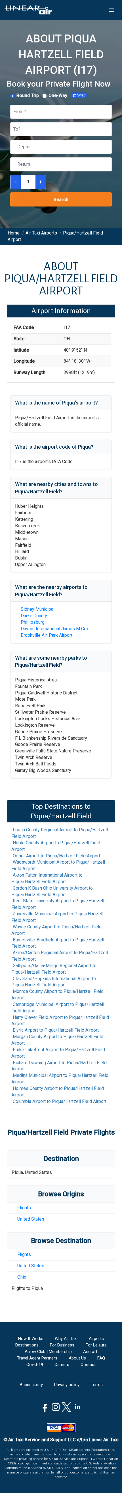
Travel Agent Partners (37, 1358)
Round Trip (27, 95)
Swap (81, 95)
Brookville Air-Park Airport (46, 635)
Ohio (21, 1277)
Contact (88, 1364)
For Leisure (96, 1345)
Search (61, 199)
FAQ (101, 1358)
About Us (77, 1358)
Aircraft (90, 1351)
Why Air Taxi (66, 1338)
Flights (24, 1207)
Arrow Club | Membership (48, 1351)
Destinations (27, 1345)
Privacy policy (66, 1384)
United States (30, 1219)
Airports (96, 1338)
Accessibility (31, 1384)
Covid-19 (34, 1364)
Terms (97, 1384)
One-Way (58, 95)
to (59, 833)
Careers (61, 1364)
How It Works (30, 1338)
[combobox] (13, 112)
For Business (62, 1345)
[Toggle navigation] (111, 10)
